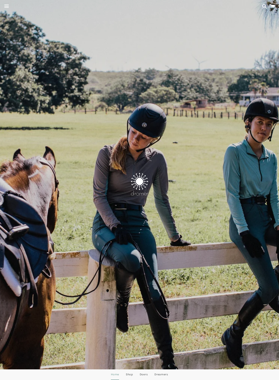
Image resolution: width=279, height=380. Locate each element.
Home (115, 374)
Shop (129, 374)
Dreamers (161, 374)
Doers (144, 374)
